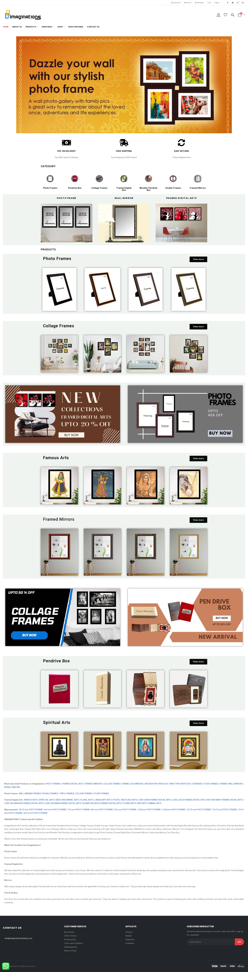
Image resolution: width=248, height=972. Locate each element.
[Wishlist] (225, 15)
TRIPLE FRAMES (66, 793)
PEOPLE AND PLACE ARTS (125, 800)
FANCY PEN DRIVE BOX (179, 784)
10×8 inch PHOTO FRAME (149, 809)
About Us (187, 2)
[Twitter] (232, 2)
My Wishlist (199, 2)
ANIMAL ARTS (155, 803)
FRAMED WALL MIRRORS (231, 784)
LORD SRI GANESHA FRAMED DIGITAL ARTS (24, 803)
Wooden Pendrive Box (148, 189)
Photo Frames (50, 188)
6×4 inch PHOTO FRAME (55, 809)
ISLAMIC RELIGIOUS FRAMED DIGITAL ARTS (102, 803)
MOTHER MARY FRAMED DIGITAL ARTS (225, 800)
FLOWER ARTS (129, 803)
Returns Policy (70, 950)
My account (69, 932)
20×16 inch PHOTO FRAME (36, 813)
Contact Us (93, 27)
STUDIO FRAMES (101, 793)
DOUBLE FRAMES (50, 793)
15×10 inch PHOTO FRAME (224, 809)
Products (31, 27)
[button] (198, 259)
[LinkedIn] (243, 2)
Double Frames (173, 188)
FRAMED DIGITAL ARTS (73, 784)
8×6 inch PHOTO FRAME (102, 809)
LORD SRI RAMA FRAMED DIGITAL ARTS (63, 803)
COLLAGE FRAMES (112, 784)
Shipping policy (70, 947)
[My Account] (218, 15)
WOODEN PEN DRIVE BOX (156, 784)
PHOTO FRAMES (53, 784)
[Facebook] (227, 2)
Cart (209, 2)
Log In (217, 2)
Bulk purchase (75, 27)
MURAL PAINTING (12, 787)
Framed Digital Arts (124, 189)
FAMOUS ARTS (31, 800)
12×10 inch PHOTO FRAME (199, 809)
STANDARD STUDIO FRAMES (205, 784)
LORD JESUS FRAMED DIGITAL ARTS (189, 800)
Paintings (47, 27)
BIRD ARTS (142, 803)
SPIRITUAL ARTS (46, 800)
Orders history (70, 935)
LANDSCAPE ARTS (103, 800)
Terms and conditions (73, 943)
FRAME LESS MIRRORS (132, 784)
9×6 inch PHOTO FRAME (125, 809)
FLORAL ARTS (86, 800)
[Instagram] (238, 2)
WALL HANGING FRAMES (30, 793)
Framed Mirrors (198, 188)
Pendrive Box (75, 188)
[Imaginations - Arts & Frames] (23, 15)
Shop (60, 27)
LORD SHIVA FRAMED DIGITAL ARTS (154, 800)
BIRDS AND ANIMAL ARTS (67, 800)
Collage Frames (99, 188)
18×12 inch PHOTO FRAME (31, 809)
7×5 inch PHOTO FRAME (78, 809)
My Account (176, 2)
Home (5, 27)
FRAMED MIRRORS (93, 784)
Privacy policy (70, 939)
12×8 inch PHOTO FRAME (173, 809)
